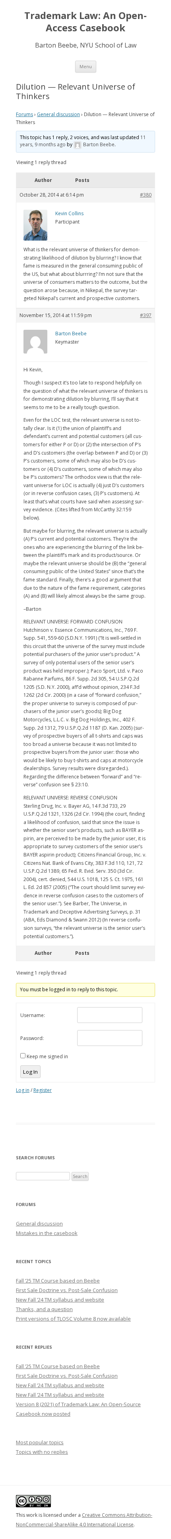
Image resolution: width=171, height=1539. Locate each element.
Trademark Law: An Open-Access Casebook (85, 22)
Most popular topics (40, 1442)
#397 (146, 315)
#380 (146, 194)
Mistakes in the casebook (47, 1233)
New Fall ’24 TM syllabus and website (60, 1299)
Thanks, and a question (44, 1309)
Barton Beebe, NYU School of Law (85, 45)
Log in (22, 1090)
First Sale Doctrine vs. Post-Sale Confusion (67, 1290)
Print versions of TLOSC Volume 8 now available (73, 1318)
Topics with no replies (42, 1451)
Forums (24, 114)
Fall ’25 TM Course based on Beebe (58, 1280)
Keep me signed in (47, 1056)
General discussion (58, 114)
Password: (32, 1038)
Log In (30, 1071)
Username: (32, 1015)
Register (42, 1090)
